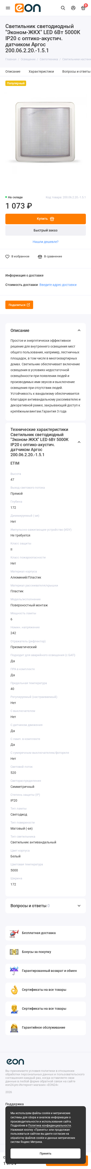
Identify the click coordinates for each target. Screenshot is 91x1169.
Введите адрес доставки (58, 285)
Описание (12, 72)
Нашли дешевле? (46, 242)
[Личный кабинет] (73, 8)
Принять (45, 1153)
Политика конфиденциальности (49, 1125)
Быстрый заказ (45, 230)
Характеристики (41, 72)
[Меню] (8, 8)
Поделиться (17, 305)
